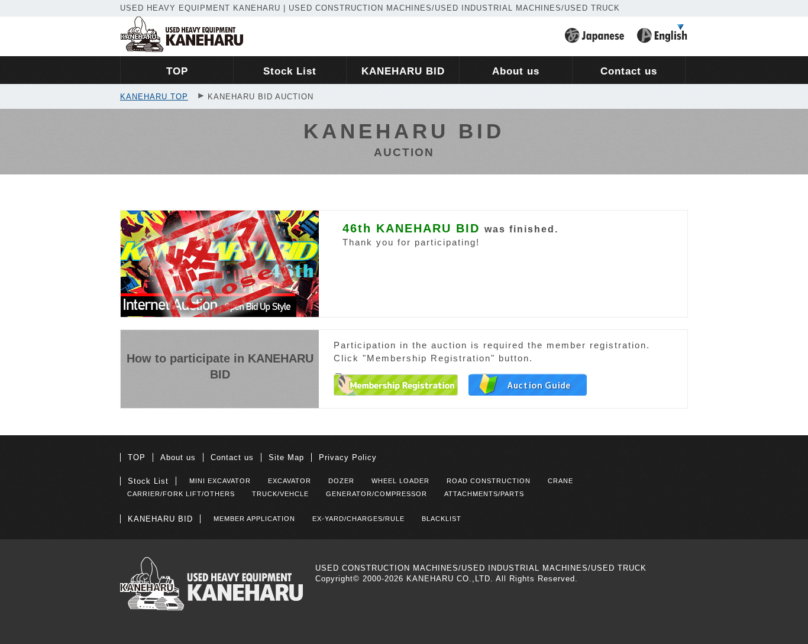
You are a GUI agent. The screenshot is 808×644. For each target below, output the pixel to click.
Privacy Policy (348, 457)
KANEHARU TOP (154, 96)
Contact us (232, 457)
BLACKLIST (441, 518)
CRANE (560, 480)
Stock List (148, 481)
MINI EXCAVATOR (220, 480)
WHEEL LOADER (400, 480)
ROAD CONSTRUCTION (489, 480)
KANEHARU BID (160, 518)
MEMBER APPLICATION (254, 518)
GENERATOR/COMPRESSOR (376, 493)
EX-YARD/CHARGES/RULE (358, 518)
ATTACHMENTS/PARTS (484, 493)
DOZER (341, 480)
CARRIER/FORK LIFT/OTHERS (181, 493)
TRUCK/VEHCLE (280, 493)
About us (178, 457)
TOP (137, 457)
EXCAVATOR (289, 480)
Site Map (286, 457)
